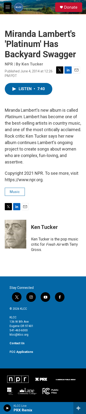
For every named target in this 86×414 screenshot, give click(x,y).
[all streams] (79, 408)
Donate (70, 7)
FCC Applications (21, 352)
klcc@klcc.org (19, 334)
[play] (7, 408)
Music (15, 192)
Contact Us (17, 343)
